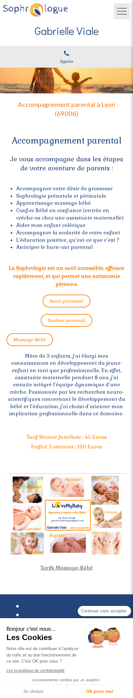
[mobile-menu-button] (122, 11)
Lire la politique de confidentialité (35, 670)
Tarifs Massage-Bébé (66, 567)
